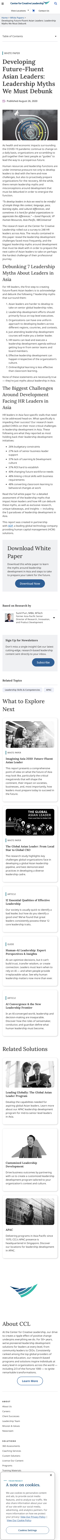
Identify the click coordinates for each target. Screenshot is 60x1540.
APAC (49, 689)
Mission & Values (11, 1425)
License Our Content (12, 1460)
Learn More (30, 1381)
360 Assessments (11, 1446)
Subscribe (43, 662)
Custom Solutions (11, 1455)
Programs (7, 1465)
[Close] (51, 1475)
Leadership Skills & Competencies (22, 689)
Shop (34, 11)
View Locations (18, 10)
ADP (10, 525)
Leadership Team (11, 1421)
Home (5, 17)
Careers (6, 1411)
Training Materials (11, 1470)
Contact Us (44, 10)
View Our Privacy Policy (33, 1516)
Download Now (30, 583)
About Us (7, 1406)
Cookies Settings (27, 1530)
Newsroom (7, 1430)
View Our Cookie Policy (19, 1520)
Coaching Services (11, 1450)
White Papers (17, 17)
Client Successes (10, 1416)
